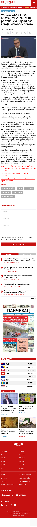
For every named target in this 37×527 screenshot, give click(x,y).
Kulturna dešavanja (20, 294)
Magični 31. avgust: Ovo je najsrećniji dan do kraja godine (19, 268)
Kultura (16, 262)
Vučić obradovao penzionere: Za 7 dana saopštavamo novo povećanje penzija (8, 409)
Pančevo (4, 451)
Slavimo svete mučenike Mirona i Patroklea (8, 431)
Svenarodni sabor (8, 196)
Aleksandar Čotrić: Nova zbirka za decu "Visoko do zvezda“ (18, 276)
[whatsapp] (17, 32)
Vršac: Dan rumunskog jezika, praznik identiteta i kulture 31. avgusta (17, 291)
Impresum (4, 478)
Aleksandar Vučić (8, 188)
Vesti (12, 11)
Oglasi (21, 464)
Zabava (3, 464)
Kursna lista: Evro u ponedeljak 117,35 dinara (26, 408)
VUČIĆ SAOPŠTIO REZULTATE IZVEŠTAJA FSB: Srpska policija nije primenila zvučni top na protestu (18, 168)
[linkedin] (30, 32)
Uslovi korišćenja (25, 475)
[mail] (25, 32)
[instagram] (11, 505)
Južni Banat (17, 286)
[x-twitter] (6, 505)
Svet (2, 468)
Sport (3, 461)
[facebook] (8, 32)
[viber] (21, 32)
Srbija (21, 451)
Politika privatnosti (7, 485)
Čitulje (21, 468)
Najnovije (10, 254)
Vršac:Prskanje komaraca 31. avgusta (17, 284)
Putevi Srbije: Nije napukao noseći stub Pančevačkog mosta (26, 431)
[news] (9, 398)
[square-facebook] (2, 505)
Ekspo (20, 188)
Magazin (17, 271)
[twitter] (12, 32)
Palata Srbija (17, 192)
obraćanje (5, 192)
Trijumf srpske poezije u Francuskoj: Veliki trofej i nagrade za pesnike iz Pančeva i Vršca (19, 259)
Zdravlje (22, 458)
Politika (5, 11)
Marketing (22, 485)
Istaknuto (27, 254)
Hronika (3, 458)
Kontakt (3, 481)
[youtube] (15, 505)
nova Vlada (29, 188)
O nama (3, 475)
